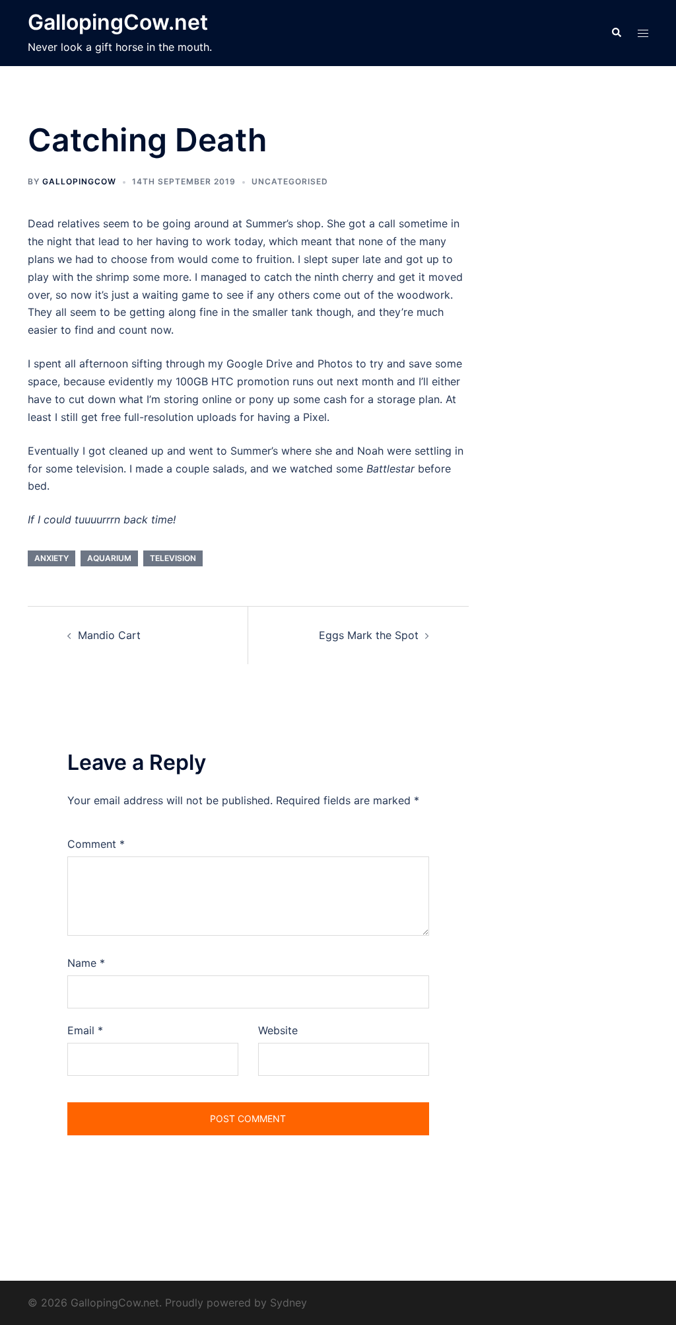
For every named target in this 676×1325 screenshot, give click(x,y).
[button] (616, 33)
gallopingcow (79, 181)
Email (85, 1030)
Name (86, 962)
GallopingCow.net (118, 22)
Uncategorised (290, 181)
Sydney (288, 1302)
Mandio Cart (109, 635)
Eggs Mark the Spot (369, 635)
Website (278, 1030)
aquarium (109, 558)
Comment (96, 844)
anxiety (51, 558)
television (173, 558)
